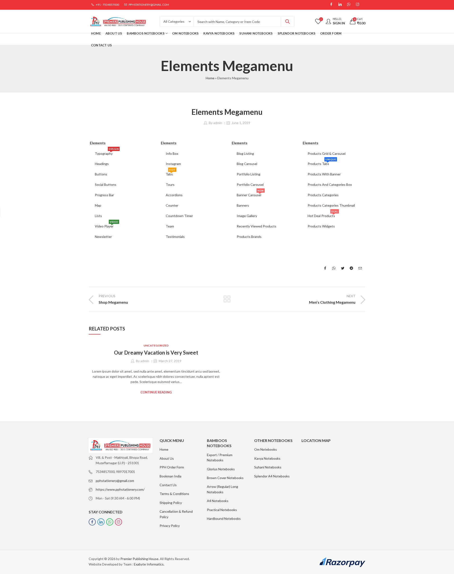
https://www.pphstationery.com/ (120, 489)
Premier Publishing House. (139, 559)
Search (287, 21)
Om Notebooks (265, 449)
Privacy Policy (170, 526)
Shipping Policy (171, 503)
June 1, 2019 (240, 123)
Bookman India (170, 476)
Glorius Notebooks (221, 469)
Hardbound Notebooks (224, 518)
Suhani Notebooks (267, 467)
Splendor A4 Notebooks (272, 476)
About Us (167, 458)
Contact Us (168, 485)
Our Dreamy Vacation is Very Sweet (156, 352)
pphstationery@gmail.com (115, 481)
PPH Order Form (172, 467)
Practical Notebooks (222, 510)
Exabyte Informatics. (149, 564)
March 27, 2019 (170, 361)
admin (217, 123)
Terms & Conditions (174, 494)
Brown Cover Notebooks (225, 478)
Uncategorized (156, 345)
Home (210, 78)
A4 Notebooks (217, 501)
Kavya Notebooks (267, 458)
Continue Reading (156, 392)
